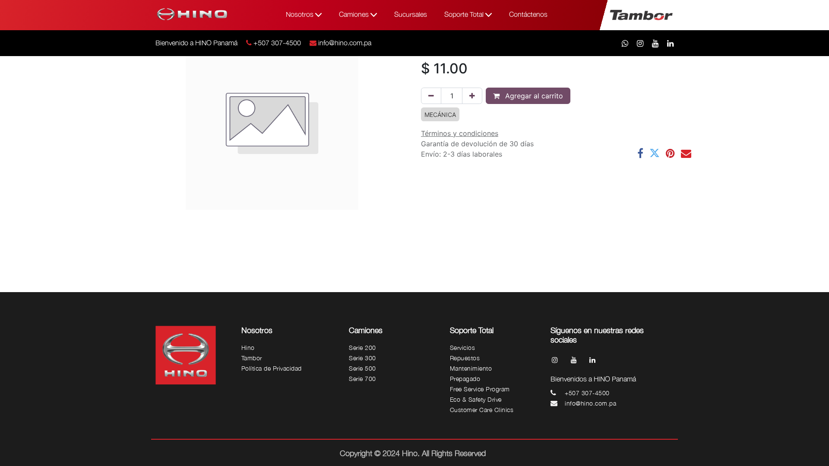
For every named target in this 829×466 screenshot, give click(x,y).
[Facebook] (640, 153)
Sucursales (410, 14)
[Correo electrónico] (686, 153)
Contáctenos (528, 14)
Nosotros (300, 14)
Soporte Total (464, 14)
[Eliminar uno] (431, 96)
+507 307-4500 (277, 43)
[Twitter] (654, 153)
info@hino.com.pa (344, 43)
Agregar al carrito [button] (533, 95)
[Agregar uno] (472, 96)
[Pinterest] (670, 153)
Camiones (354, 14)
